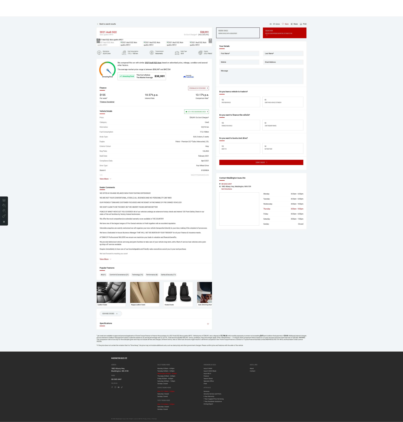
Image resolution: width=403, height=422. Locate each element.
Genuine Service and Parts (212, 394)
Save (287, 24)
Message (224, 71)
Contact (252, 371)
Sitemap (154, 418)
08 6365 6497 (226, 184)
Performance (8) (152, 275)
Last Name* (269, 53)
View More (104, 179)
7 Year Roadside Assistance (213, 401)
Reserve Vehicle (228, 31)
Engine (206, 51)
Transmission (159, 51)
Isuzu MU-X (207, 373)
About (252, 368)
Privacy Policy (147, 418)
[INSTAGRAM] (115, 387)
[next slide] (210, 39)
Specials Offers (209, 381)
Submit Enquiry (260, 162)
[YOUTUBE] (118, 387)
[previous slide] (98, 39)
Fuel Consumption (133, 51)
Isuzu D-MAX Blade (210, 371)
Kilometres (106, 51)
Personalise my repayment (197, 88)
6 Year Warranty (209, 396)
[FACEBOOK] (112, 387)
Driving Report (208, 404)
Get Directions (226, 189)
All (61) (103, 275)
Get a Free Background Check (197, 112)
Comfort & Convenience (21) (119, 275)
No (273, 101)
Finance (206, 376)
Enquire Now (278, 31)
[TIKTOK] (122, 387)
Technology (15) (137, 275)
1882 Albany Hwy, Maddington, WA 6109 (236, 186)
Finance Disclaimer (107, 102)
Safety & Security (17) (168, 275)
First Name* (225, 53)
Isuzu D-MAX (208, 368)
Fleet (205, 383)
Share (296, 24)
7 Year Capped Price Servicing (214, 399)
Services (206, 391)
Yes (226, 101)
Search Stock (208, 378)
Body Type (184, 51)
